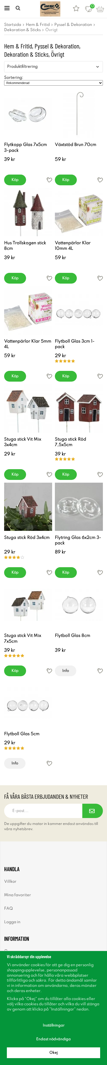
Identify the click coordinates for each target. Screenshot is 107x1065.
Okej (53, 1053)
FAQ (8, 909)
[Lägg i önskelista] (49, 180)
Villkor (10, 882)
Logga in (12, 922)
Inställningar (53, 1025)
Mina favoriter (17, 895)
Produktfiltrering (22, 67)
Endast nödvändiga (53, 1039)
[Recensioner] (76, 9)
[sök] (18, 9)
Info (65, 671)
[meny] (6, 9)
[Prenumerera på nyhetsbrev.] (92, 811)
